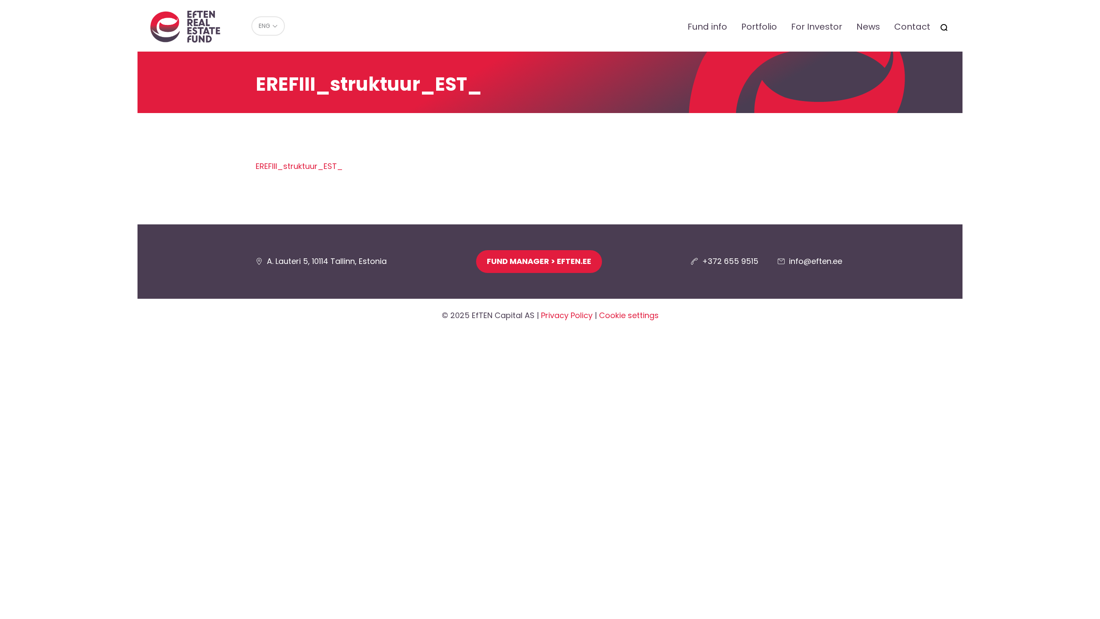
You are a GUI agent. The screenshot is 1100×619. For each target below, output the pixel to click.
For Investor (816, 27)
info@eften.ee (815, 261)
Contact (912, 27)
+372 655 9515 (730, 261)
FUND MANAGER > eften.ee (539, 261)
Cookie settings (629, 315)
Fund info (707, 27)
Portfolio (759, 27)
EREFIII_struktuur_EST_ (299, 166)
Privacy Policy (567, 315)
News (868, 27)
